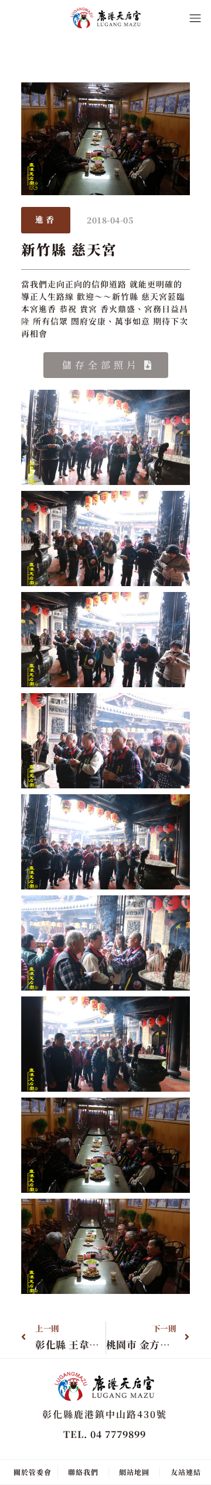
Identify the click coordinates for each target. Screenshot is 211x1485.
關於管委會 (32, 1472)
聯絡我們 (83, 1472)
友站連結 (186, 1472)
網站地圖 (134, 1472)
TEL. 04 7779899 (104, 1434)
